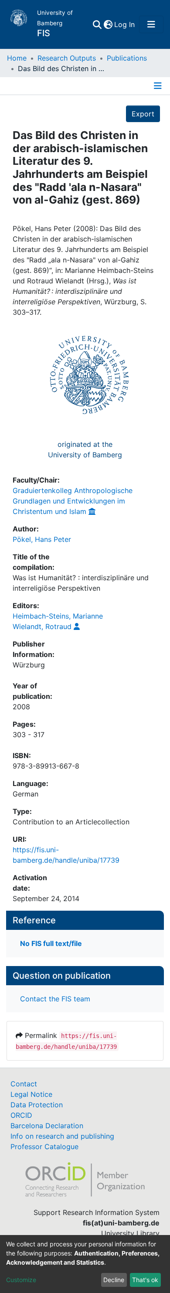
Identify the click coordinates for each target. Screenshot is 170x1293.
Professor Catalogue (44, 1146)
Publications (127, 58)
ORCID (21, 1115)
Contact (23, 1083)
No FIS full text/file (51, 943)
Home (17, 58)
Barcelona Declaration (46, 1125)
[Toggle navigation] (151, 24)
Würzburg (29, 664)
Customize (21, 1279)
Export (143, 113)
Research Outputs (66, 58)
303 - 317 (28, 734)
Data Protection (36, 1104)
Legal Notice (31, 1094)
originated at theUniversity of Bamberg (85, 449)
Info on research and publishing (62, 1136)
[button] (107, 24)
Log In (125, 24)
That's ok (145, 1279)
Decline (113, 1279)
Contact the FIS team (55, 998)
